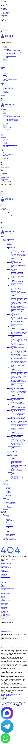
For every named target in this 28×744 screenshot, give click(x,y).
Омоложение (4, 604)
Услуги (2, 560)
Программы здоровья (6, 563)
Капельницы (4, 564)
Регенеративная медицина (7, 605)
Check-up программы (6, 567)
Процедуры (3, 568)
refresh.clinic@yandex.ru (7, 18)
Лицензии (5, 77)
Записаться (3, 100)
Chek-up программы (5, 600)
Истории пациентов (8, 88)
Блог (2, 590)
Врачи (4, 75)
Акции (2, 236)
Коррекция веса (4, 603)
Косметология (4, 566)
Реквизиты (6, 80)
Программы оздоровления (7, 601)
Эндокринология (5, 611)
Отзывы (5, 76)
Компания (3, 579)
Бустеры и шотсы (5, 571)
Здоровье (5, 89)
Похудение (6, 92)
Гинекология (4, 574)
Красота (5, 91)
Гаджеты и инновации (6, 573)
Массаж (2, 570)
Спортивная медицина (6, 610)
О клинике (6, 73)
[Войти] (1, 224)
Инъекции (3, 575)
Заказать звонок (4, 15)
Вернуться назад (5, 559)
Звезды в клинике (7, 87)
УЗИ (2, 578)
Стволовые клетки (5, 577)
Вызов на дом (4, 512)
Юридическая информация (10, 79)
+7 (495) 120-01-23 (6, 12)
